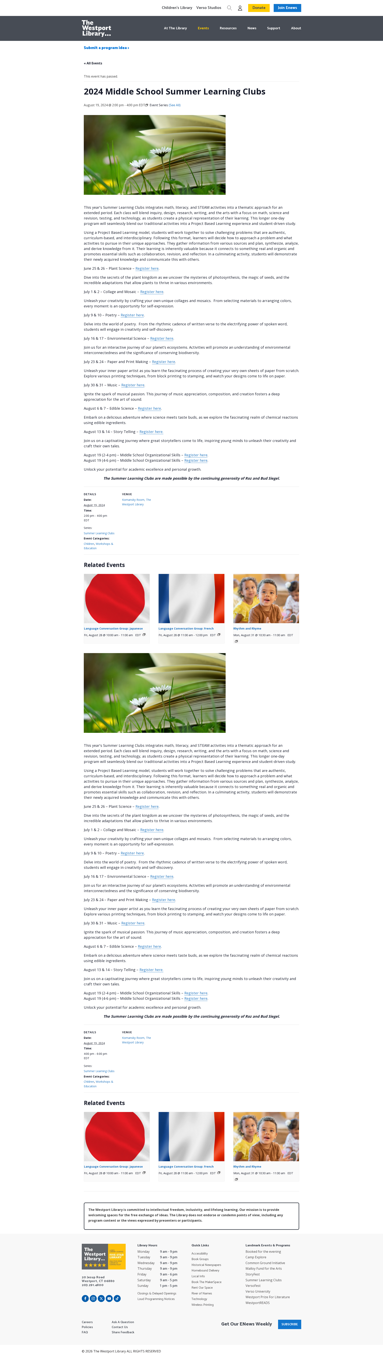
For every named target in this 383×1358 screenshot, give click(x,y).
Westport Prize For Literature (268, 1297)
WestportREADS (258, 1303)
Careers (87, 1322)
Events (203, 28)
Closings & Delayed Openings (156, 1293)
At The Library (175, 28)
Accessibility (200, 1253)
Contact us (120, 1327)
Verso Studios (208, 8)
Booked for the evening (263, 1251)
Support (273, 28)
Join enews (287, 8)
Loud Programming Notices (156, 1299)
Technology (199, 1299)
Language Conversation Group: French (186, 628)
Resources (228, 28)
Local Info (198, 1276)
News (251, 28)
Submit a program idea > (106, 48)
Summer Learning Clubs (99, 533)
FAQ (85, 1332)
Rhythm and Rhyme (247, 628)
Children (89, 544)
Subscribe (289, 1324)
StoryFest (253, 1274)
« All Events (93, 63)
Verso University (258, 1291)
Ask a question (123, 1322)
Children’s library (177, 8)
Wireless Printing (203, 1305)
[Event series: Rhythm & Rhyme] (236, 641)
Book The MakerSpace (206, 1282)
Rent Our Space (202, 1287)
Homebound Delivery (205, 1270)
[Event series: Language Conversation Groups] (144, 634)
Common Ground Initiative (265, 1263)
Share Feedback (123, 1332)
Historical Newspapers (206, 1265)
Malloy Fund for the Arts (264, 1268)
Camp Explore (256, 1257)
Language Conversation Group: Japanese (113, 628)
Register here (147, 268)
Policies (87, 1327)
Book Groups (200, 1259)
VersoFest (253, 1285)
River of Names (202, 1293)
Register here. (151, 431)
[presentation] (117, 598)
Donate (259, 8)
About (296, 28)
